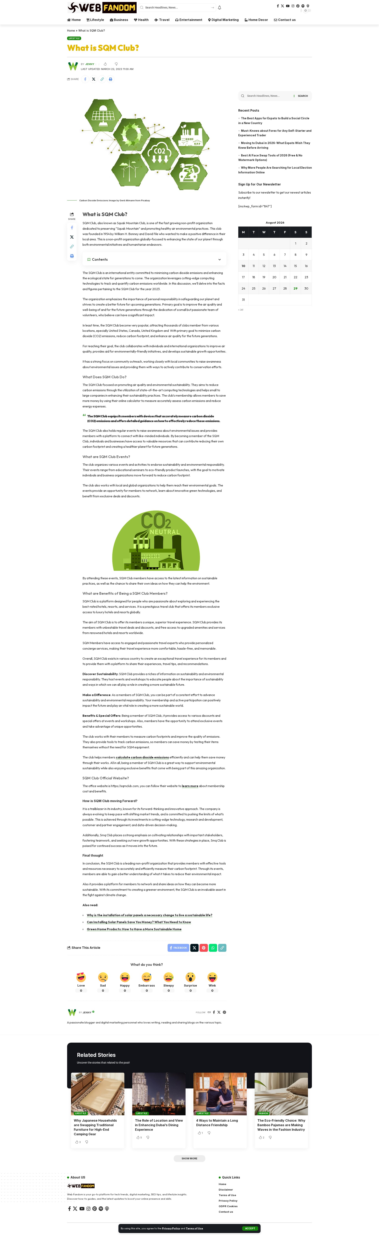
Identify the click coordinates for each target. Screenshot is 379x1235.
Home (71, 30)
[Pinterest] (297, 6)
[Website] (209, 1012)
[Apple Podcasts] (308, 6)
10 (243, 266)
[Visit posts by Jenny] (72, 1013)
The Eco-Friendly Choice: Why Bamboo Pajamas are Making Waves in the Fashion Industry (281, 1125)
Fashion (263, 1113)
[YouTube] (288, 6)
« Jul (240, 309)
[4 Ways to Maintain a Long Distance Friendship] (220, 1094)
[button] (250, 1228)
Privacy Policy (171, 1228)
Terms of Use (194, 1228)
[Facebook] (278, 6)
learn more (190, 786)
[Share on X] (94, 79)
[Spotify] (303, 6)
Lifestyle (74, 38)
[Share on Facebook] (85, 79)
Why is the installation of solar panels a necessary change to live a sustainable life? (149, 915)
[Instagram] (293, 6)
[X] (282, 6)
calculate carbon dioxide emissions (142, 757)
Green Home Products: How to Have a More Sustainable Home (134, 929)
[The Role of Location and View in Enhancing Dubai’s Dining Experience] (159, 1094)
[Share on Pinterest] (204, 948)
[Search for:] (269, 96)
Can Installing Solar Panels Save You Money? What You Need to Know (139, 922)
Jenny (89, 64)
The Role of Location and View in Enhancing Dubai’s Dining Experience (159, 1125)
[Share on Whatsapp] (213, 948)
